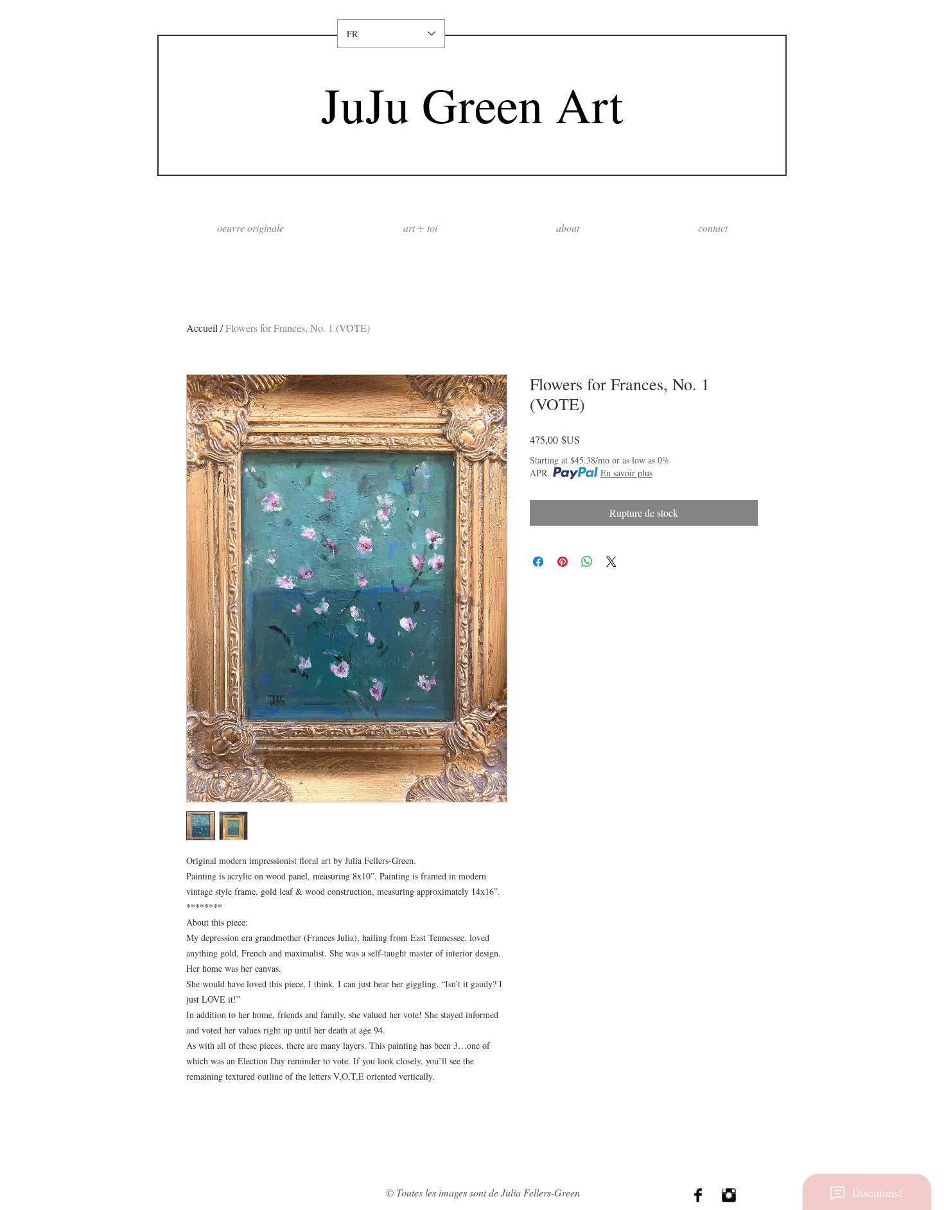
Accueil (202, 327)
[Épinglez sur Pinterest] (562, 561)
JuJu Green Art (472, 104)
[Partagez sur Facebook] (538, 561)
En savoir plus (626, 473)
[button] (567, 227)
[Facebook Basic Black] (698, 1195)
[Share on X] (611, 561)
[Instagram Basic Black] (729, 1195)
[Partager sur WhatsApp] (587, 561)
